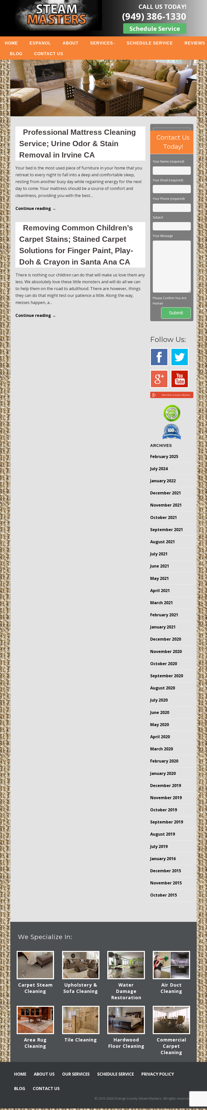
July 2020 (159, 700)
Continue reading (35, 208)
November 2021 (166, 505)
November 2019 (166, 797)
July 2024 (159, 468)
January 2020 (163, 773)
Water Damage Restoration (126, 991)
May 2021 (159, 578)
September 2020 (166, 676)
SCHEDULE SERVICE (150, 43)
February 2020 (164, 761)
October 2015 (163, 895)
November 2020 (166, 651)
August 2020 (162, 688)
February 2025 (164, 456)
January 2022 (163, 481)
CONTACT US (48, 54)
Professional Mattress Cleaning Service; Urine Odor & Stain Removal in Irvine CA (77, 143)
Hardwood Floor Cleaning (126, 1043)
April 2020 (160, 736)
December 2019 (165, 785)
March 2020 (161, 749)
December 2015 (165, 871)
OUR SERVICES (76, 1074)
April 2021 (160, 590)
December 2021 (165, 493)
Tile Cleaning (80, 1040)
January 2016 (163, 858)
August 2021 (162, 542)
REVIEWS (195, 43)
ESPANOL (40, 43)
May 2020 (159, 724)
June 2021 (159, 566)
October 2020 (163, 663)
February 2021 (164, 615)
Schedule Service (155, 28)
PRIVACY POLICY (157, 1074)
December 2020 (165, 639)
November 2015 (166, 883)
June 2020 (159, 712)
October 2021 (163, 517)
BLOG (16, 54)
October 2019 (163, 810)
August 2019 (162, 834)
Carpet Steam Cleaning (35, 988)
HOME (11, 43)
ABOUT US (44, 1074)
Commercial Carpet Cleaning (171, 1046)
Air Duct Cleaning (171, 988)
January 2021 (163, 627)
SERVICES (101, 43)
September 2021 (166, 529)
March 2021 (161, 602)
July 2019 (159, 846)
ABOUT (71, 43)
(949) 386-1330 (154, 16)
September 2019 (166, 822)
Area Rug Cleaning (35, 1043)
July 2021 (159, 554)
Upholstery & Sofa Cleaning (80, 988)
